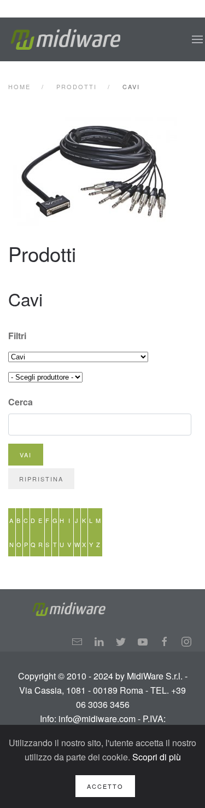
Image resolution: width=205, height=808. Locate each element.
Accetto (105, 786)
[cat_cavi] (103, 172)
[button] (197, 39)
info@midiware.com (97, 718)
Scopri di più (156, 757)
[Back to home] (65, 39)
